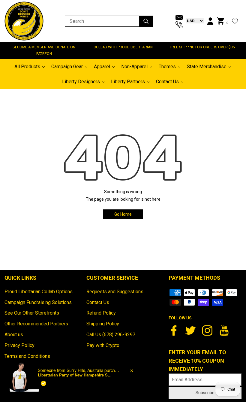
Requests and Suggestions (114, 291)
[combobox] (24, 387)
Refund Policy (101, 313)
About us (13, 334)
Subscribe (205, 392)
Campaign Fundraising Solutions (38, 302)
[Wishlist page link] (235, 21)
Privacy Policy (19, 345)
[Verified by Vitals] (43, 376)
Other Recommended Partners (36, 324)
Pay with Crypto (102, 345)
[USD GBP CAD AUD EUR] (193, 20)
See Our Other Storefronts (31, 313)
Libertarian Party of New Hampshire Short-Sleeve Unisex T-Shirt (75, 368)
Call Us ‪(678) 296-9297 (110, 334)
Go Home (123, 214)
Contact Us (97, 302)
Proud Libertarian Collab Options (38, 291)
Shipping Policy (102, 324)
